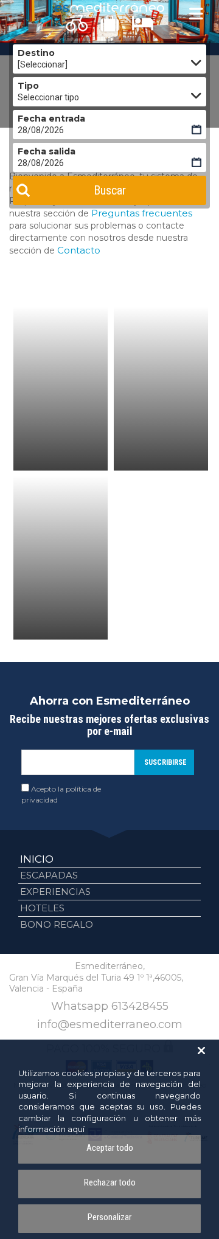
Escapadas (49, 875)
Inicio (37, 859)
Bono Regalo (56, 924)
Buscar (110, 190)
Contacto (78, 250)
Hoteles (42, 908)
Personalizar (109, 1217)
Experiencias (55, 891)
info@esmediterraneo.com (109, 1024)
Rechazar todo (110, 1182)
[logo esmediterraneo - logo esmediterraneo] (109, 7)
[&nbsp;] (60, 388)
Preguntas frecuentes (141, 213)
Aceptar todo (109, 1147)
